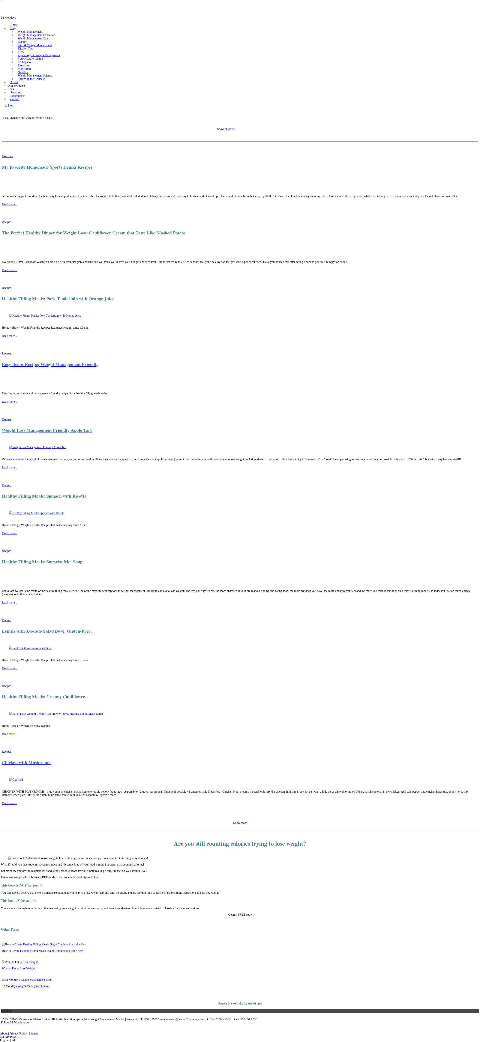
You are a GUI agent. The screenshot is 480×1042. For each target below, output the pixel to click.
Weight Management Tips (33, 38)
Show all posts (225, 129)
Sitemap (33, 1033)
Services (15, 92)
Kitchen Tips (25, 48)
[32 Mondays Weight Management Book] (27, 979)
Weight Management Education (36, 35)
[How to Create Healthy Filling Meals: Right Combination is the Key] (44, 944)
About (14, 82)
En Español (25, 62)
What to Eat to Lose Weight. (18, 968)
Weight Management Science (35, 75)
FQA (21, 51)
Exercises (23, 65)
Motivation (24, 68)
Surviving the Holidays (31, 78)
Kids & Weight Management (35, 45)
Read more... (9, 204)
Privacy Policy (18, 1033)
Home (14, 24)
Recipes (22, 41)
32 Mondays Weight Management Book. (26, 986)
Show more (240, 822)
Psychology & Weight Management (39, 55)
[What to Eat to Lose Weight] (20, 962)
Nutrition (23, 72)
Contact (15, 99)
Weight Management (30, 31)
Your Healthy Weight (30, 58)
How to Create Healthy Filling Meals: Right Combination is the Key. (42, 950)
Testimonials (17, 95)
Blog (13, 28)
